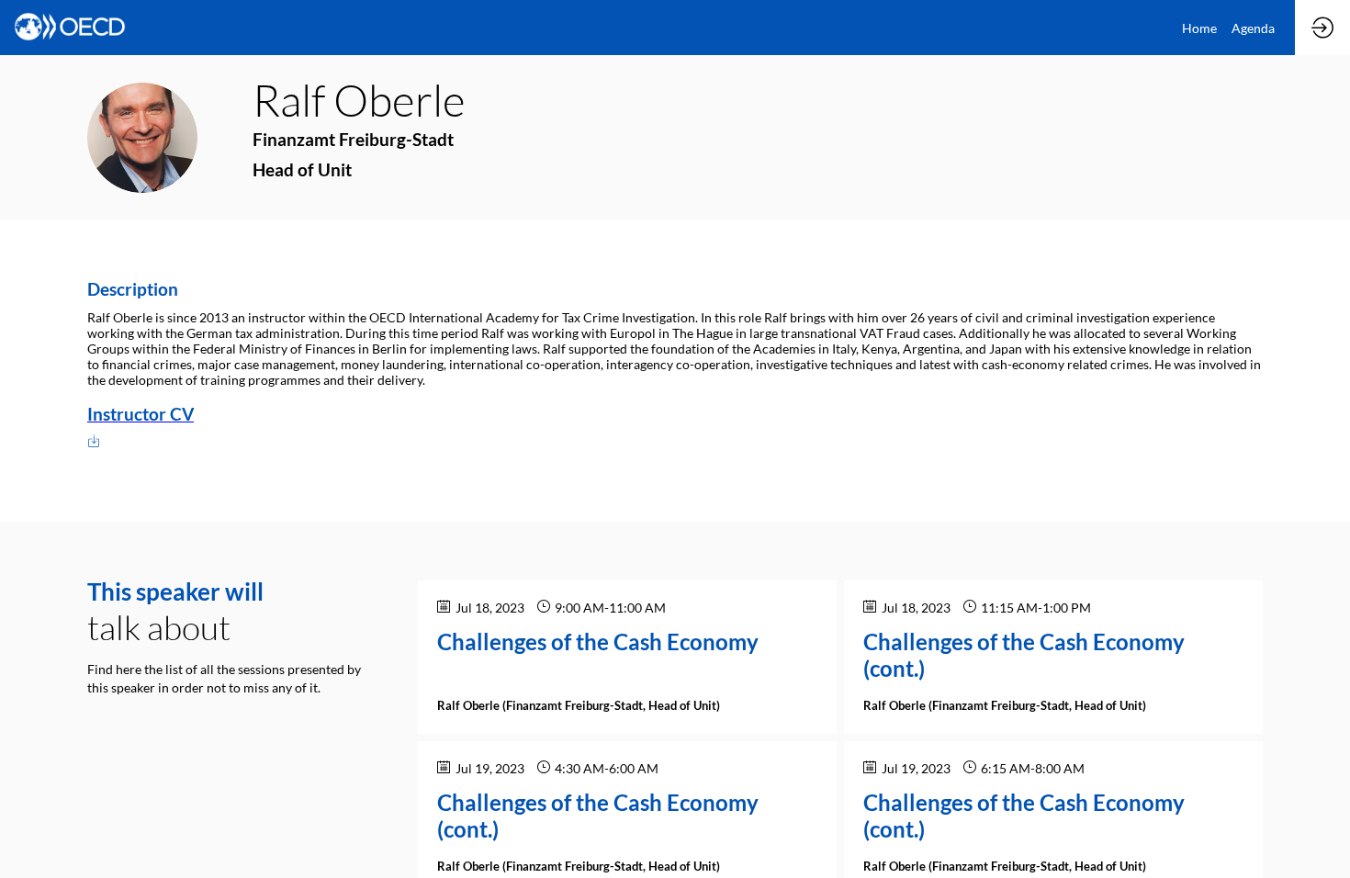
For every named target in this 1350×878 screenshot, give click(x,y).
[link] (1199, 27)
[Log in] (1322, 27)
